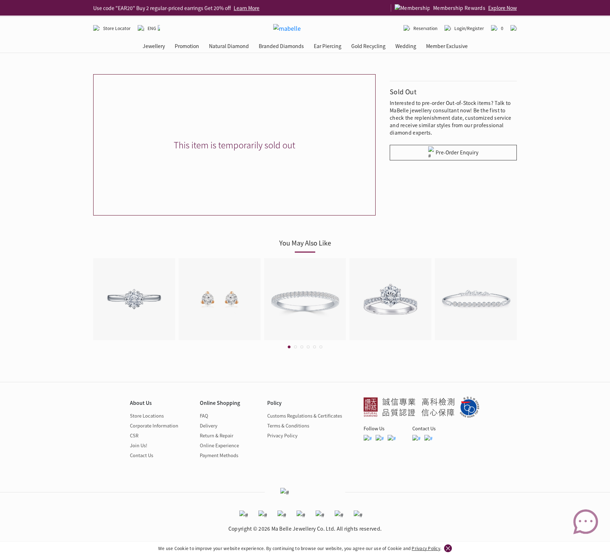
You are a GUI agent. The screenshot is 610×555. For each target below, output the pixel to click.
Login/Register (469, 28)
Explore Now (502, 7)
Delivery (208, 425)
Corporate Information (154, 425)
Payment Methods (219, 455)
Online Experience (219, 445)
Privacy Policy (426, 548)
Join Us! (138, 445)
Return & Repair (216, 435)
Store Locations (147, 415)
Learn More (246, 7)
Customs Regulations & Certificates (304, 415)
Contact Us (141, 455)
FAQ (204, 415)
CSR (134, 435)
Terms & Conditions (288, 425)
